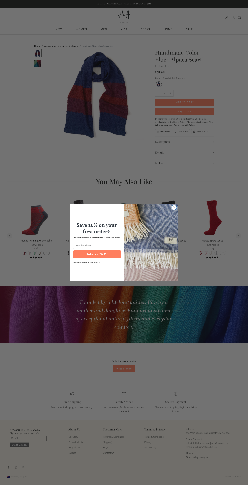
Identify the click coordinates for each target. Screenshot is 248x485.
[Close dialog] (174, 207)
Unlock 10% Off (97, 254)
